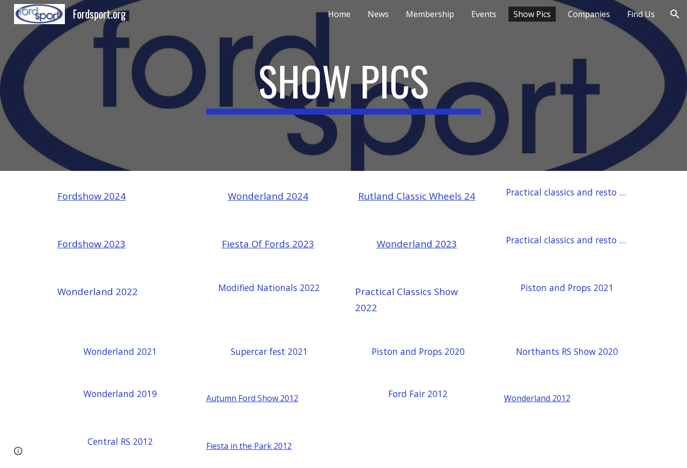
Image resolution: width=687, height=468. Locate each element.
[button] (675, 14)
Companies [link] (589, 14)
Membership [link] (430, 14)
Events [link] (483, 14)
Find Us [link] (641, 14)
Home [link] (339, 14)
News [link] (378, 14)
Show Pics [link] (532, 14)
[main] (343, 85)
